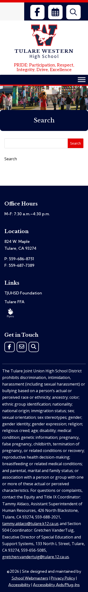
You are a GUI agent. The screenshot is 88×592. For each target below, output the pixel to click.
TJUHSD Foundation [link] (23, 293)
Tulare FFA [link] (14, 301)
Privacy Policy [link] (63, 578)
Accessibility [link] (19, 584)
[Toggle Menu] (82, 79)
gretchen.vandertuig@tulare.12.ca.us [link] (35, 557)
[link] (37, 12)
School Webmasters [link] (29, 578)
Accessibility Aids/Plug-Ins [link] (56, 584)
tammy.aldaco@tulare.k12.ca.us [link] (30, 523)
